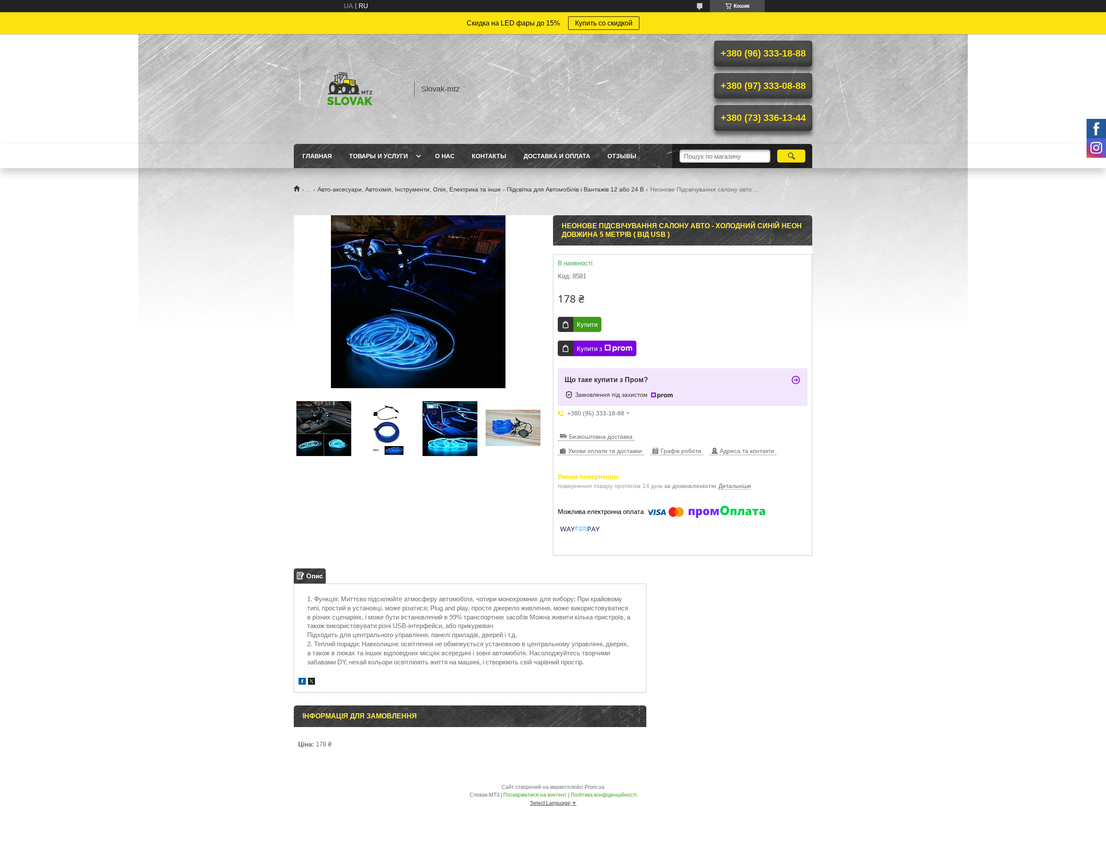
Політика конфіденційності (604, 795)
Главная (317, 156)
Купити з (589, 348)
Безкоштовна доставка (600, 436)
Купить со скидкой (603, 23)
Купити (587, 324)
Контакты (489, 156)
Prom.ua (594, 787)
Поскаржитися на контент (535, 795)
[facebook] (302, 682)
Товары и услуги (378, 156)
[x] (311, 682)
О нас (444, 156)
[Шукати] (791, 156)
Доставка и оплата (557, 156)
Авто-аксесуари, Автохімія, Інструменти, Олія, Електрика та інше (409, 189)
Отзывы (621, 156)
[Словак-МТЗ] (350, 89)
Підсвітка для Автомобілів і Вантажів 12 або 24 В (575, 189)
